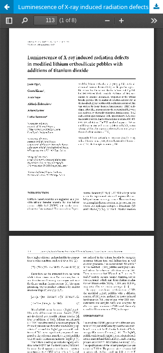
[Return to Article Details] (7, 7)
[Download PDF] (156, 7)
